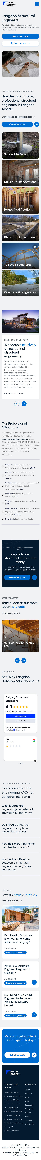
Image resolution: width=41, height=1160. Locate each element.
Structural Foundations (13, 1104)
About (27, 1089)
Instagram (29, 1109)
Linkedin (28, 1116)
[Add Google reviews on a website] (35, 761)
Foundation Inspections (13, 1123)
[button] (37, 4)
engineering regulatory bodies (15, 439)
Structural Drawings (12, 1115)
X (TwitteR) (29, 1124)
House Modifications (12, 1100)
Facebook (29, 1105)
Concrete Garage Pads (13, 1111)
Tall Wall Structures (12, 1107)
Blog (27, 1101)
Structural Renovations (13, 1096)
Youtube (28, 1120)
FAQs (27, 1097)
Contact (28, 1093)
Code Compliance (11, 1130)
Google (28, 1112)
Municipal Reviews (11, 1127)
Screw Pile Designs (11, 1092)
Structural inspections (13, 1119)
